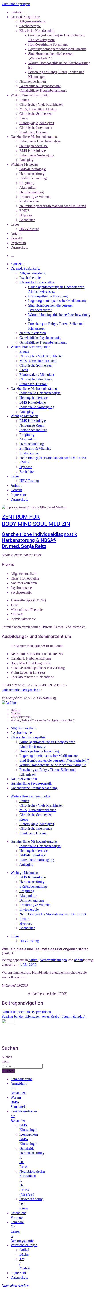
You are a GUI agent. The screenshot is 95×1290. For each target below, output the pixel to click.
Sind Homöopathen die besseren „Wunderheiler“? (54, 760)
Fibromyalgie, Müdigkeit (36, 123)
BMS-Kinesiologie (32, 150)
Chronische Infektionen (35, 127)
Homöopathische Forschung (48, 44)
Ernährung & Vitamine (35, 197)
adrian (78, 960)
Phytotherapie (29, 201)
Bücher (24, 1254)
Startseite (17, 12)
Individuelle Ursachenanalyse (40, 141)
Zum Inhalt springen (16, 4)
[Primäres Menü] (12, 256)
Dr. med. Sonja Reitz (25, 17)
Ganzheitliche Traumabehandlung (42, 90)
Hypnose (25, 215)
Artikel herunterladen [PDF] (47, 993)
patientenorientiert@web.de (21, 690)
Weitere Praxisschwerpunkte (30, 95)
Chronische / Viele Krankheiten (41, 104)
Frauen (24, 100)
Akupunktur (27, 187)
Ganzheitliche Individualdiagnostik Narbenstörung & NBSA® (39, 540)
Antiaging (26, 160)
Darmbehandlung (31, 192)
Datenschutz (19, 247)
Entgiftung (26, 183)
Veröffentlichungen (53, 960)
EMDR (24, 210)
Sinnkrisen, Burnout (33, 132)
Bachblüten (27, 220)
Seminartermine (21, 1079)
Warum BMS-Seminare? (18, 1102)
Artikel (33, 960)
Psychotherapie (30, 26)
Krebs (23, 118)
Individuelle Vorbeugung (36, 155)
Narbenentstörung (31, 174)
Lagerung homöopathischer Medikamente (57, 49)
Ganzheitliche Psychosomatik (40, 86)
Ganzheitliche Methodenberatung (34, 136)
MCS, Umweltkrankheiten (37, 109)
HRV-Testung (29, 229)
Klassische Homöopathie (36, 30)
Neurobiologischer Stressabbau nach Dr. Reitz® (52, 206)
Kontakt (16, 238)
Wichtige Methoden (24, 164)
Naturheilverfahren (32, 81)
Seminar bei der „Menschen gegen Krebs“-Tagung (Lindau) (43, 1016)
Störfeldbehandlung (33, 178)
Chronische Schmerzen (35, 113)
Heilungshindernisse (33, 146)
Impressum (18, 243)
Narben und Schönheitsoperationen (26, 1012)
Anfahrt (16, 233)
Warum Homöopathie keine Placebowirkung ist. (52, 765)
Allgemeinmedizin (32, 21)
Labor (15, 224)
